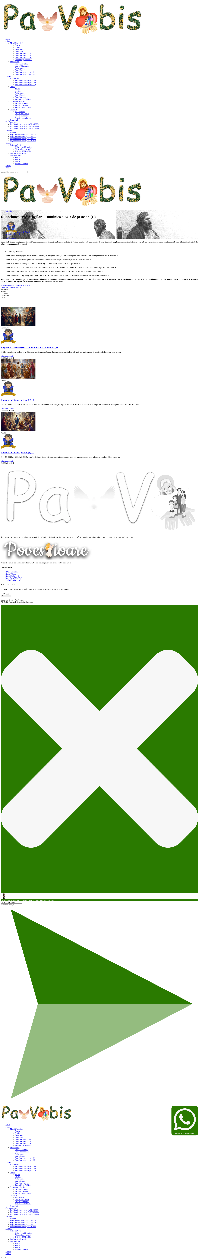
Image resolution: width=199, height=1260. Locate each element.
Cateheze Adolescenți (18, 153)
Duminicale (14, 78)
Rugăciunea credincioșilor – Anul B (23, 137)
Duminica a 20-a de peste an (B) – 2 (17, 452)
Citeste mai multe (7, 356)
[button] (99, 289)
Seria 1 (17, 157)
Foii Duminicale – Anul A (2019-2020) (24, 124)
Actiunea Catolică (21, 164)
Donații (8, 168)
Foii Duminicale (11, 122)
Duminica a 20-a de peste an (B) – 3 (17, 400)
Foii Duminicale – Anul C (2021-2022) (24, 128)
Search (3, 172)
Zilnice (12, 87)
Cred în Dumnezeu (22, 116)
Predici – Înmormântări (23, 107)
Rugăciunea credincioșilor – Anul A (23, 135)
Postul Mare (19, 49)
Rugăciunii (9, 211)
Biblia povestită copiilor (23, 147)
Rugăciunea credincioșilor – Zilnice (23, 141)
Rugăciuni (9, 130)
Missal (8, 41)
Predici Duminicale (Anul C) (25, 85)
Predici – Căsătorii (21, 105)
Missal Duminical (16, 43)
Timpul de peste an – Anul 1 (25, 72)
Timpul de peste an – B (23, 55)
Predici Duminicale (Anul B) (25, 83)
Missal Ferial (14, 62)
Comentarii (14, 120)
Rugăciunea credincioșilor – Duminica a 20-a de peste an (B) (29, 347)
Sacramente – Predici (17, 101)
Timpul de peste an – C (23, 58)
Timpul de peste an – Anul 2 (25, 74)
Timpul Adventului (21, 64)
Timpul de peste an (21, 97)
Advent (17, 45)
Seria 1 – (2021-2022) (23, 151)
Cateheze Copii (15, 145)
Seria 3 (17, 162)
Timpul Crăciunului (22, 66)
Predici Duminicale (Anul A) (25, 80)
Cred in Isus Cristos (22, 114)
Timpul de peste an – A (23, 53)
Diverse (8, 166)
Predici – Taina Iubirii (23, 118)
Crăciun (17, 47)
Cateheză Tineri (16, 155)
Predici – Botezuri (21, 103)
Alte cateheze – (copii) (23, 149)
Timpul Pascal (20, 51)
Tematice (13, 110)
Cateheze (9, 143)
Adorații (13, 132)
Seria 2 (17, 159)
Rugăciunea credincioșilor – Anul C (23, 139)
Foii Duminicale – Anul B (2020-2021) (24, 126)
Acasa (8, 39)
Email (3, 593)
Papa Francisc (20, 112)
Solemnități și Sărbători (23, 60)
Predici (8, 76)
